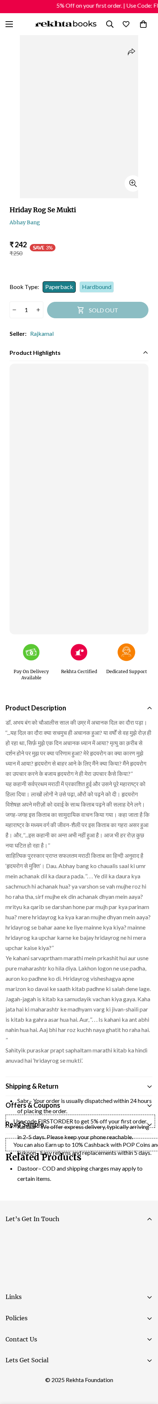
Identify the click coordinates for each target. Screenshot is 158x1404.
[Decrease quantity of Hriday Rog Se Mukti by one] (14, 310)
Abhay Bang (25, 222)
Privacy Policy (75, 1279)
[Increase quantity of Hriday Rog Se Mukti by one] (38, 310)
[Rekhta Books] (66, 24)
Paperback (59, 286)
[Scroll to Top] (144, 1365)
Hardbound (96, 286)
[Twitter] (58, 1379)
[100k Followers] (36, 1379)
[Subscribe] (144, 1258)
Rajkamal (42, 333)
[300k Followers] (14, 1379)
